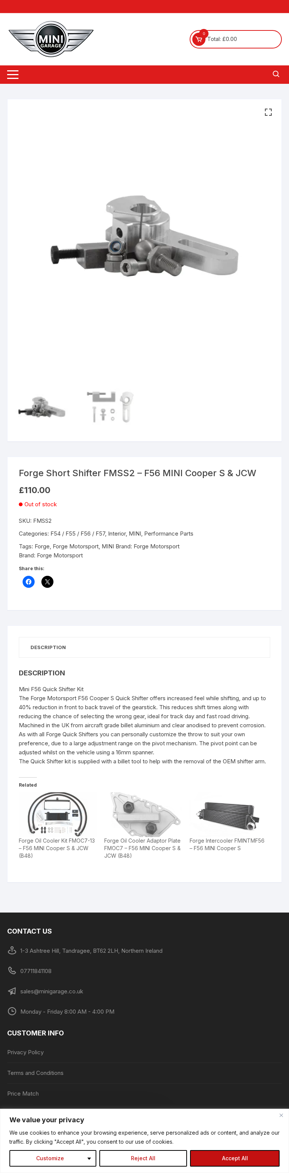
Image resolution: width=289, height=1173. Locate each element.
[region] (144, 1141)
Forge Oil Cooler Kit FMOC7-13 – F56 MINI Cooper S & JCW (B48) (57, 848)
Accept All (235, 1158)
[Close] (281, 1115)
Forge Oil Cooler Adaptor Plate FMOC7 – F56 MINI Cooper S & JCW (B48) (142, 848)
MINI (135, 533)
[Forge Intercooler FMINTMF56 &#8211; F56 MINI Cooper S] (229, 814)
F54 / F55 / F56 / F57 (77, 533)
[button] (268, 112)
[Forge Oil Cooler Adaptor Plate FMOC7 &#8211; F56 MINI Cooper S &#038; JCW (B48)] (143, 814)
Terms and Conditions (35, 1072)
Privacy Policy (25, 1052)
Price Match (23, 1093)
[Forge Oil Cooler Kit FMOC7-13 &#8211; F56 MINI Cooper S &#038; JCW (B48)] (58, 814)
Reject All (143, 1158)
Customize (50, 1158)
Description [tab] (48, 647)
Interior (117, 533)
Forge (42, 546)
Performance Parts (168, 533)
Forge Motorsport (76, 546)
